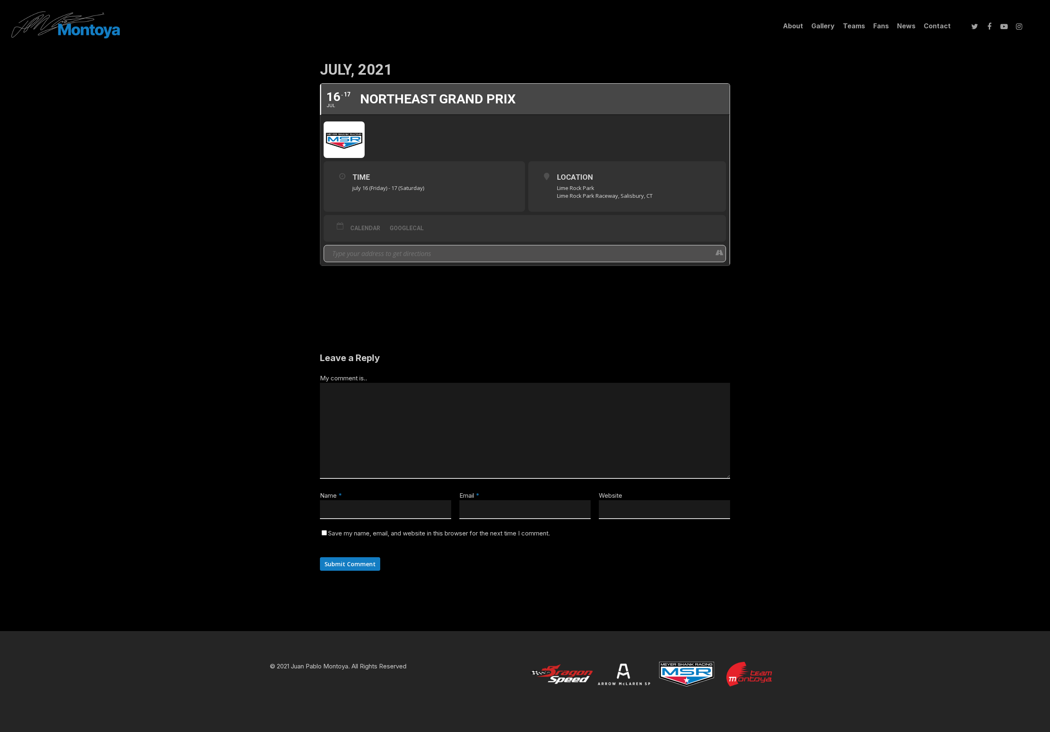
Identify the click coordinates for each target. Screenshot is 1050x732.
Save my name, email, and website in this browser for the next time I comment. (439, 533)
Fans (881, 26)
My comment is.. (343, 378)
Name (331, 495)
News (906, 26)
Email (469, 495)
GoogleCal (407, 228)
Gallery (823, 26)
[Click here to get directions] (719, 253)
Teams (854, 26)
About (793, 26)
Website (610, 495)
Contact (937, 26)
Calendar (365, 228)
